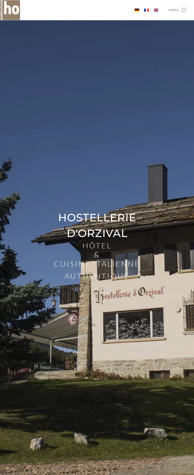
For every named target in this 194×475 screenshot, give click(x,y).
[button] (177, 10)
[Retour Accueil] (10, 10)
